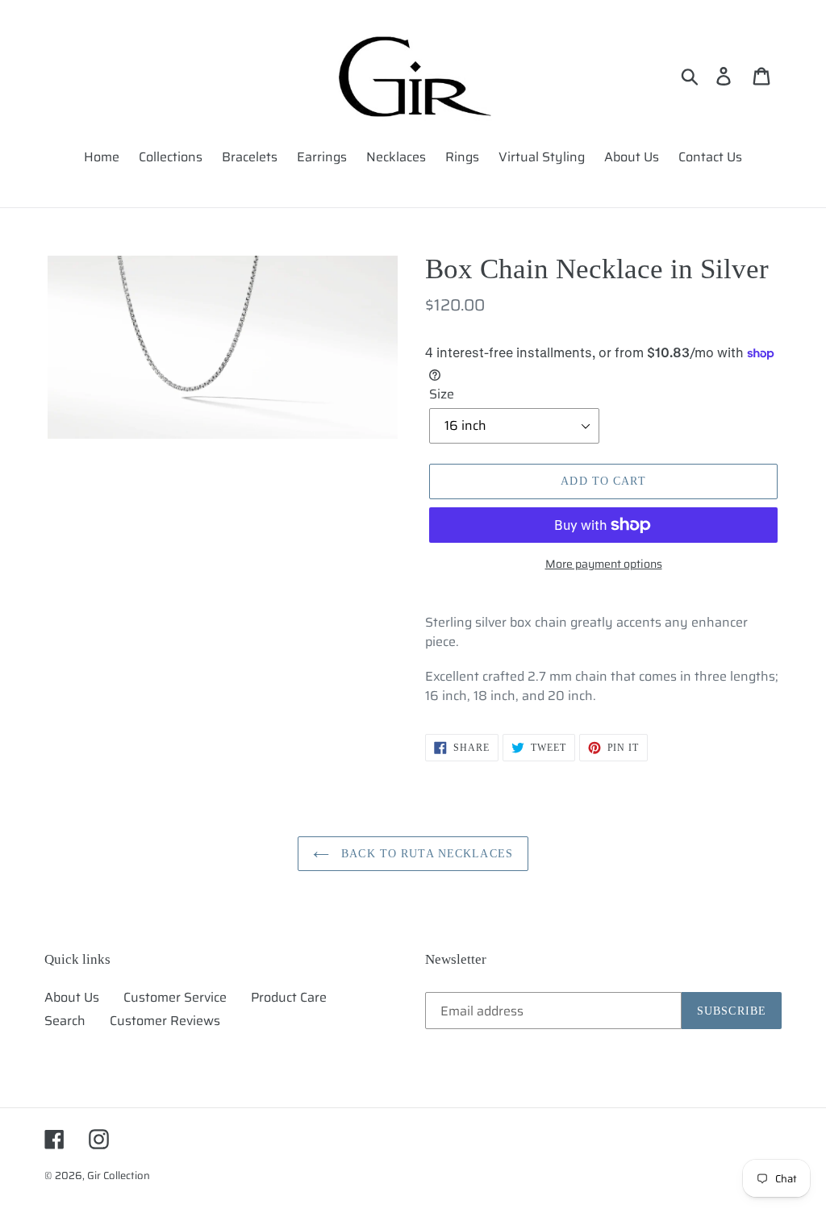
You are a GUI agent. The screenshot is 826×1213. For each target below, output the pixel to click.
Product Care (289, 997)
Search (65, 1021)
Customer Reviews (165, 1021)
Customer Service (175, 997)
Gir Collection (118, 1175)
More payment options (603, 564)
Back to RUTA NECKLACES (425, 854)
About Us (71, 997)
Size (441, 394)
